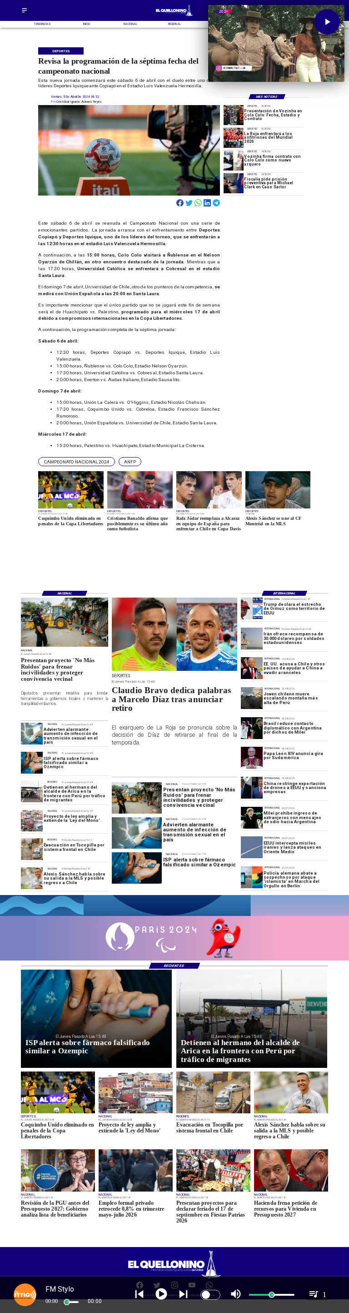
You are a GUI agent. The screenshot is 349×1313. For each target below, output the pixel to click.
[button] (76, 461)
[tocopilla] (32, 849)
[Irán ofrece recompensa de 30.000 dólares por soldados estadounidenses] (252, 638)
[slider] (67, 1302)
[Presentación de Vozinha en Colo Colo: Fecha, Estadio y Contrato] (234, 115)
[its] (32, 734)
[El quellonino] (174, 16)
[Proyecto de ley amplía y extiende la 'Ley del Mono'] (32, 820)
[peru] (252, 698)
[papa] (252, 758)
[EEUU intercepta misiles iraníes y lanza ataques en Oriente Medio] (252, 847)
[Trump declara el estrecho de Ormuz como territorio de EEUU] (252, 608)
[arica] (32, 792)
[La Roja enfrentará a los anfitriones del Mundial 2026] (234, 138)
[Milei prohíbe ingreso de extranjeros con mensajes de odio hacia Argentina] (252, 818)
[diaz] (174, 670)
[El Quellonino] (24, 13)
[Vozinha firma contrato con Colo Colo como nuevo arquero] (234, 161)
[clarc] (234, 183)
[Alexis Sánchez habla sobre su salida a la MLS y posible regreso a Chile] (32, 878)
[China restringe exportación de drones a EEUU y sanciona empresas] (252, 788)
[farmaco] (32, 763)
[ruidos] (64, 646)
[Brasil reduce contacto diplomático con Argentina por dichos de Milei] (252, 728)
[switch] (210, 1295)
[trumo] (252, 668)
